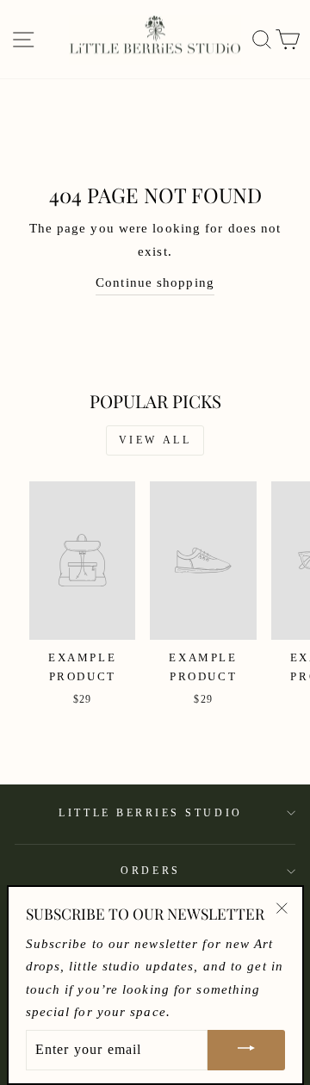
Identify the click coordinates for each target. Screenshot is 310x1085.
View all (155, 440)
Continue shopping (155, 282)
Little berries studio (150, 813)
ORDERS (150, 871)
